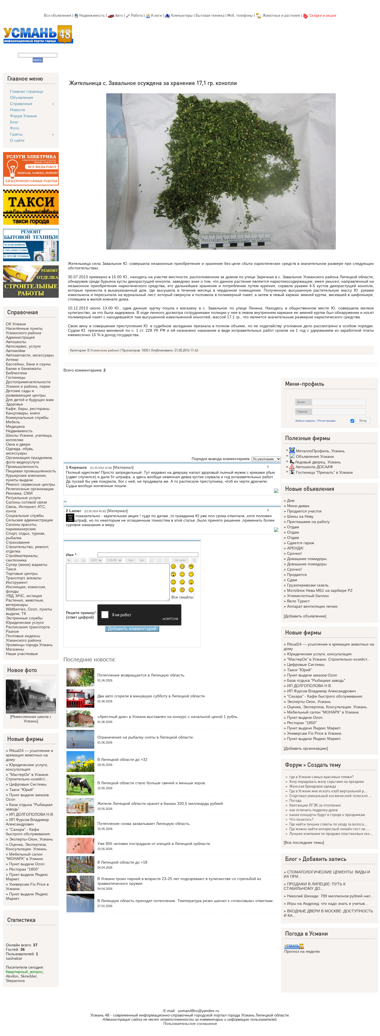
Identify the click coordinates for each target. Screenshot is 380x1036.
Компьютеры (182, 15)
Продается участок (304, 511)
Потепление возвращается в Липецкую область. (141, 675)
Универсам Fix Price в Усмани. (314, 733)
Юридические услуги (25, 622)
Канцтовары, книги (23, 413)
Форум (293, 764)
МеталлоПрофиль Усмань (320, 451)
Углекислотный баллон (308, 595)
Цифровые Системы (27, 784)
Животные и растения (281, 15)
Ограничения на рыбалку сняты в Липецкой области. (145, 737)
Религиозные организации (30, 489)
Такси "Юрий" (21, 789)
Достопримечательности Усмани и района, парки (28, 384)
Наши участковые (22, 653)
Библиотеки (16, 373)
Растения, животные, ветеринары (25, 602)
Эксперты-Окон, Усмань (31, 839)
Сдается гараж (300, 543)
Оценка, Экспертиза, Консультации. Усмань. (27, 846)
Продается (297, 574)
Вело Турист (298, 601)
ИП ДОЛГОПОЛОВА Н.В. (31, 814)
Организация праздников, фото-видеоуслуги (29, 459)
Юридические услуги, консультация (27, 767)
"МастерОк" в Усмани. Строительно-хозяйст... (27, 776)
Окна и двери (18, 444)
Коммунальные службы (27, 417)
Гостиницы (15, 377)
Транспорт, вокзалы (23, 578)
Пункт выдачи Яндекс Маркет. (314, 728)
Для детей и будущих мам (30, 399)
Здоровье (14, 404)
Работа (137, 15)
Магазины (15, 649)
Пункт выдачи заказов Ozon (312, 675)
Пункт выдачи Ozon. (27, 864)
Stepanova (15, 980)
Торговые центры (22, 573)
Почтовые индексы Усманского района (23, 638)
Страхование (18, 542)
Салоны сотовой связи (26, 502)
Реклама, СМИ (19, 493)
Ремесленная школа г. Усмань (31, 718)
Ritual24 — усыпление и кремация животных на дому (29, 755)
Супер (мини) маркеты (26, 564)
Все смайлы (182, 597)
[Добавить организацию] (306, 748)
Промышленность (22, 466)
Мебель (13, 422)
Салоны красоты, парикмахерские (21, 526)
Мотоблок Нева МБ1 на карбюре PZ (320, 590)
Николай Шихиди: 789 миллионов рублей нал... (330, 896)
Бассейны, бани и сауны (28, 364)
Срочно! (294, 553)
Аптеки (12, 359)
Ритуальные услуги (23, 497)
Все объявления (57, 15)
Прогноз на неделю (302, 951)
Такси (11, 569)
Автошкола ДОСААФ (314, 467)
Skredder (28, 976)
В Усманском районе (103, 350)
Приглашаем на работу (308, 521)
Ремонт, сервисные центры (30, 484)
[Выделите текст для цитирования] (276, 491)
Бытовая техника (210, 15)
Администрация (20, 337)
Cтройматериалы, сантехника (22, 557)
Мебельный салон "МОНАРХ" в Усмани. (25, 856)
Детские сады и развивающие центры (26, 392)
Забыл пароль (305, 420)
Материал (123, 467)
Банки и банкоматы (23, 368)
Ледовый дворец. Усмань (318, 462)
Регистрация (326, 420)
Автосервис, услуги (23, 346)
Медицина (15, 426)
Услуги (157, 15)
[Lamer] (74, 516)
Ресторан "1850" (24, 869)
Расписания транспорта (28, 627)
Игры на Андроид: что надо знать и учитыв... (327, 903)
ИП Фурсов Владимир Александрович (27, 821)
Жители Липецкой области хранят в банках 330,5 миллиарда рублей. (160, 803)
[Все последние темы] (304, 842)
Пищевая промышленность (31, 471)
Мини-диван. (298, 506)
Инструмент (17, 582)
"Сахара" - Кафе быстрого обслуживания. (28, 831)
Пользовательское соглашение (190, 1024)
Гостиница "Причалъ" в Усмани (324, 472)
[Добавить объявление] (305, 616)
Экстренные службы (24, 618)
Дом (291, 500)
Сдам (292, 580)
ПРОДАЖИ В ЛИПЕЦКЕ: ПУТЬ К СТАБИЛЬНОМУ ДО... (315, 886)
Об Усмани (16, 324)
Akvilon (12, 976)
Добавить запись (324, 858)
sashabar (14, 958)
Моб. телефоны (240, 15)
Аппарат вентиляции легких (312, 606)
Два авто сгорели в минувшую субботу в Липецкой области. (151, 696)
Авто (119, 15)
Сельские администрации (29, 520)
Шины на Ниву (300, 516)
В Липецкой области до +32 (122, 759)
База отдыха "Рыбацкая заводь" (316, 680)
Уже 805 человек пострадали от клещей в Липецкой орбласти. (154, 843)
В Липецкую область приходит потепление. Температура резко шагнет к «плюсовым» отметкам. (185, 900)
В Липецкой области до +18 (122, 862)
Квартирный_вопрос (24, 971)
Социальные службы (25, 515)
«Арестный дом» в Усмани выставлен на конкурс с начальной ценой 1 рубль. (167, 716)
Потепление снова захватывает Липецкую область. (144, 823)
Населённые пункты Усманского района (24, 330)
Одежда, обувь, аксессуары (20, 450)
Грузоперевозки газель (308, 585)
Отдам (293, 527)
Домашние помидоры (307, 558)
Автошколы (16, 341)
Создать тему (324, 764)
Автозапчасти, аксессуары (30, 355)
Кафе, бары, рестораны (28, 408)
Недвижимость (92, 15)
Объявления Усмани (315, 456)
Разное (12, 631)
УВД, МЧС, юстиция (24, 595)
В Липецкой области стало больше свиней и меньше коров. (151, 783)
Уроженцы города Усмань (29, 644)
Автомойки (15, 350)
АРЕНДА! (295, 548)
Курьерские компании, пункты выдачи (26, 477)
